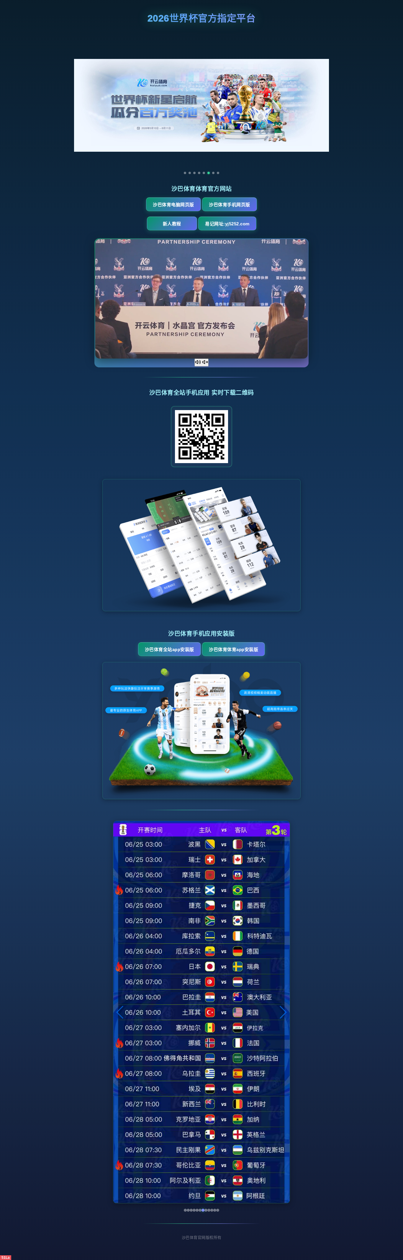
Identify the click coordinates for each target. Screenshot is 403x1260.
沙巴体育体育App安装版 (233, 649)
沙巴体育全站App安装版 (169, 649)
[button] (120, 1012)
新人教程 (172, 223)
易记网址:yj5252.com (227, 223)
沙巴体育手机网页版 (229, 204)
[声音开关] (201, 362)
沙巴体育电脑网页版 (173, 204)
